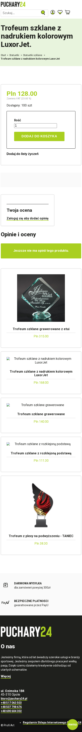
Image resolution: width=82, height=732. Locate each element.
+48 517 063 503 (11, 702)
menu (72, 724)
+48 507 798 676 (11, 706)
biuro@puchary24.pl (14, 698)
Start (3, 55)
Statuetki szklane (33, 55)
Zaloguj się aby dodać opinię (28, 218)
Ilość (17, 120)
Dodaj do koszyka (39, 136)
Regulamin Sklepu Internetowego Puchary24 (52, 722)
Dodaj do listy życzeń (23, 154)
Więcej (6, 676)
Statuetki (14, 55)
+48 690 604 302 (11, 711)
